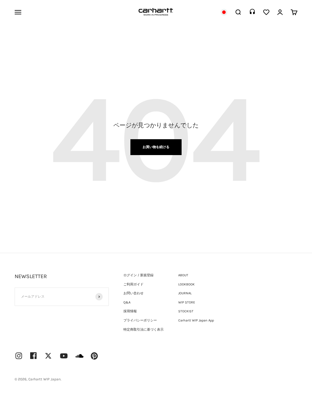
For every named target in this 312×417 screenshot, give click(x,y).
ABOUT (183, 275)
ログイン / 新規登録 (138, 275)
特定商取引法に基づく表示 (143, 330)
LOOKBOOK (186, 284)
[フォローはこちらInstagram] (19, 356)
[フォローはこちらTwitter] (48, 356)
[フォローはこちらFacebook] (33, 355)
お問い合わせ (133, 293)
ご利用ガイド (133, 284)
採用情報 (130, 311)
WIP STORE (186, 302)
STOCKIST (185, 311)
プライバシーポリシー (140, 320)
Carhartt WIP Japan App (196, 320)
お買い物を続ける (156, 147)
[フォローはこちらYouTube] (64, 356)
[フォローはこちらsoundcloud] (79, 359)
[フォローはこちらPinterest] (94, 356)
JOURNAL (185, 293)
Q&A (126, 302)
